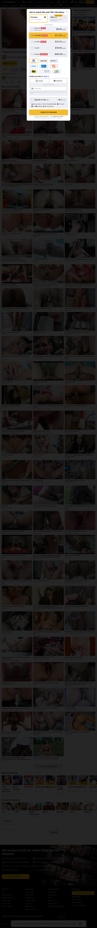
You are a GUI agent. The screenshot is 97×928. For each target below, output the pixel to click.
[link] (67, 12)
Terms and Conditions (56, 92)
